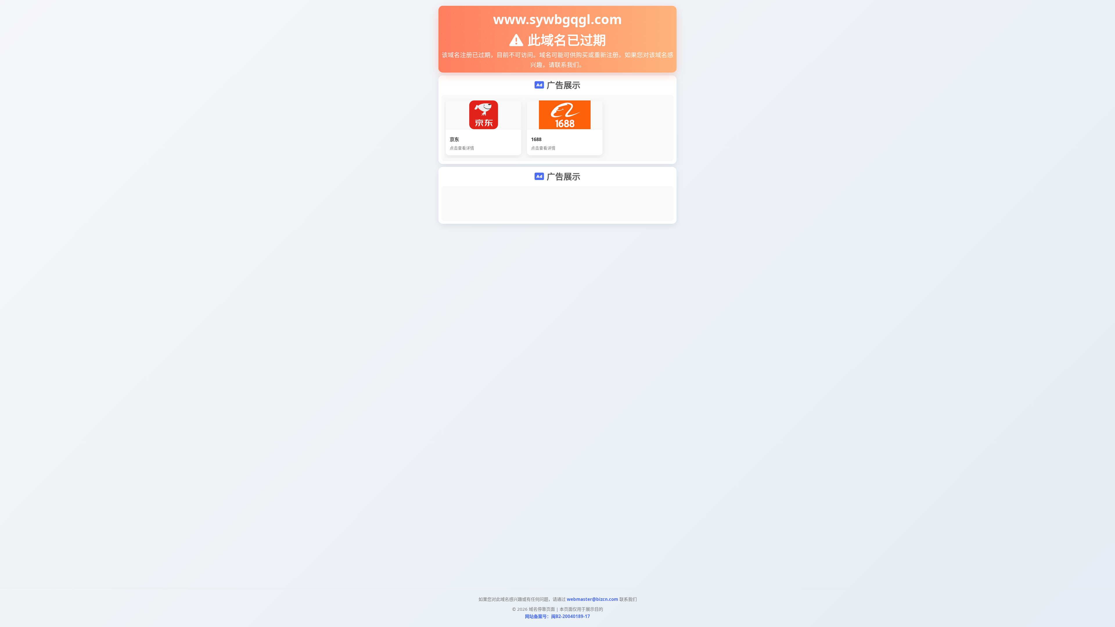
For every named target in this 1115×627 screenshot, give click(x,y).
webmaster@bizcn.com (592, 599)
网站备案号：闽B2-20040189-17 (557, 616)
